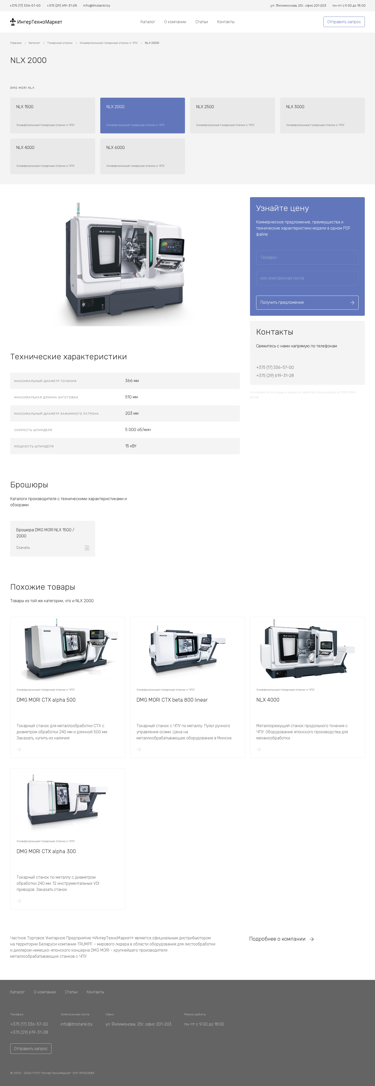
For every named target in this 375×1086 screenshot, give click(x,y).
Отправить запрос (344, 21)
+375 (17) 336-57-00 (275, 367)
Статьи (201, 21)
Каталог (148, 21)
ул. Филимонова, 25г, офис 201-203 (138, 1024)
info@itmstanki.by (77, 1024)
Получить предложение (282, 302)
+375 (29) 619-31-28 (275, 375)
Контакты (225, 21)
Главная (16, 43)
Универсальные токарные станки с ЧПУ (109, 43)
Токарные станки (60, 43)
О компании (175, 21)
